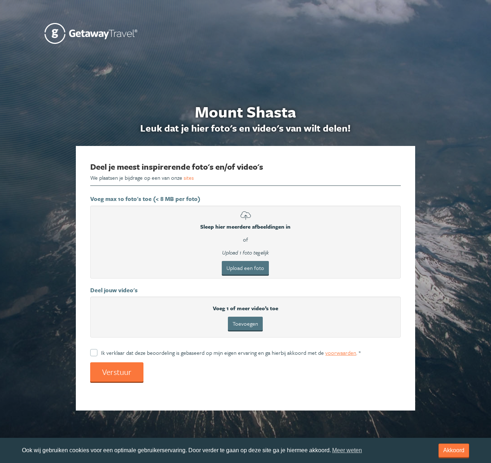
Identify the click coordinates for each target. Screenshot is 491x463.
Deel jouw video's (114, 290)
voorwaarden (340, 353)
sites (189, 178)
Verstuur (117, 372)
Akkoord (453, 450)
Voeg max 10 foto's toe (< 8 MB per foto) (145, 198)
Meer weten (347, 450)
